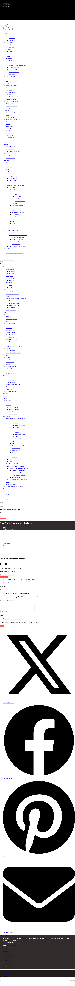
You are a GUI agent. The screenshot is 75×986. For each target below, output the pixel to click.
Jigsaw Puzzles (9, 359)
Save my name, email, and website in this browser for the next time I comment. (23, 622)
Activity (5, 343)
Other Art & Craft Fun (11, 373)
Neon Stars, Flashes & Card (12, 334)
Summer (8, 402)
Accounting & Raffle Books (12, 294)
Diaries (5, 396)
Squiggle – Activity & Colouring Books (15, 466)
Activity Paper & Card (11, 366)
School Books (12, 307)
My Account (6, 494)
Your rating (3, 600)
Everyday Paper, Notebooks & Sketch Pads (16, 298)
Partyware (5, 393)
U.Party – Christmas (13, 407)
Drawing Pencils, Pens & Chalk (13, 353)
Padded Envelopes (10, 382)
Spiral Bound (18, 430)
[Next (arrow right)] (72, 493)
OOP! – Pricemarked (11, 484)
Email (2, 618)
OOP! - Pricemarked (21, 579)
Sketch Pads (18, 436)
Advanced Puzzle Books (17, 473)
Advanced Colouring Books (18, 470)
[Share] (67, 1)
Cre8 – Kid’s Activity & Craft (13, 463)
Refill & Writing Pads (20, 425)
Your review (3, 611)
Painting (8, 348)
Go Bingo (8, 482)
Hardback (17, 427)
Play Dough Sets (10, 362)
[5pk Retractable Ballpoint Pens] (6, 551)
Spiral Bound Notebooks (15, 303)
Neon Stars (14, 457)
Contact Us (5, 972)
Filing (13, 452)
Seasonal (5, 398)
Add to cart (3, 518)
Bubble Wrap (9, 389)
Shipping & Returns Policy (10, 966)
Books (4, 266)
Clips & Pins (9, 328)
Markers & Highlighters (11, 319)
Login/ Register (7, 963)
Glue (7, 321)
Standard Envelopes (11, 380)
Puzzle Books (9, 282)
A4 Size (10, 285)
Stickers (8, 357)
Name (2, 615)
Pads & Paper (6, 296)
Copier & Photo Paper (20, 434)
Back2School (9, 400)
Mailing (5, 377)
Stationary (5, 312)
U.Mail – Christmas (13, 414)
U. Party (11, 461)
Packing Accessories (11, 391)
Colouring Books (10, 269)
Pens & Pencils (31, 579)
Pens (7, 314)
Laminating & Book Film (11, 339)
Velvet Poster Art (10, 371)
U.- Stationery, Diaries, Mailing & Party (15, 418)
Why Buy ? (6, 953)
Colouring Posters (10, 350)
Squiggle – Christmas (14, 409)
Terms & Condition (8, 955)
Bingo (4, 375)
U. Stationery (12, 420)
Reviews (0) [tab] (6, 583)
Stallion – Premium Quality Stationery (15, 486)
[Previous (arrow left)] (2, 493)
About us (5, 951)
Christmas (8, 405)
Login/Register (6, 6)
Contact (5, 968)
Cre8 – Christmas (13, 411)
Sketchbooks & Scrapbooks (18, 475)
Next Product (6, 543)
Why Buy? (5, 971)
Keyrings (8, 341)
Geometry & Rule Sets (11, 332)
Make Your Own (10, 368)
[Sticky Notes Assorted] (6, 541)
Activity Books (9, 276)
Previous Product (8, 533)
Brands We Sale (7, 416)
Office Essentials (10, 337)
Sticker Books (9, 289)
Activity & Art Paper (11, 310)
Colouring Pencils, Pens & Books (14, 346)
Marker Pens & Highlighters (18, 445)
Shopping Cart (6, 4)
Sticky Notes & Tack (10, 323)
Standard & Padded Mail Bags (13, 384)
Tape (7, 387)
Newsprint (11, 273)
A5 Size (10, 287)
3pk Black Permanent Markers (9, 529)
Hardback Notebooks (14, 300)
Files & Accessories (10, 325)
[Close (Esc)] (70, 1)
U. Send (10, 459)
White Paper (12, 271)
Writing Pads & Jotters (14, 305)
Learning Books (9, 291)
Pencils (7, 316)
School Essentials (10, 330)
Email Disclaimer (7, 957)
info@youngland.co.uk (12, 945)
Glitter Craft (9, 364)
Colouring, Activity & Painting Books (18, 479)
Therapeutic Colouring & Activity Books (18, 468)
